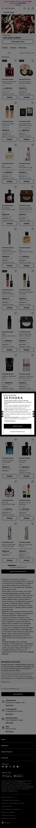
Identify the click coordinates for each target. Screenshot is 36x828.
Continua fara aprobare (9, 395)
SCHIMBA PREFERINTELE (17, 431)
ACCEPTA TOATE (18, 426)
